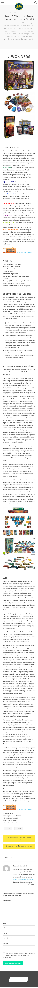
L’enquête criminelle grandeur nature (19, 846)
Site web (5, 943)
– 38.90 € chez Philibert (24, 252)
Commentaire (7, 900)
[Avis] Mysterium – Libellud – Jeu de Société (19, 839)
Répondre (31, 884)
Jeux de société (24, 13)
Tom (14, 866)
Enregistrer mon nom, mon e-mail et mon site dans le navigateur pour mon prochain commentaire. (19, 955)
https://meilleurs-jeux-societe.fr (23, 879)
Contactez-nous (18, 979)
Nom (5, 923)
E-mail (5, 933)
